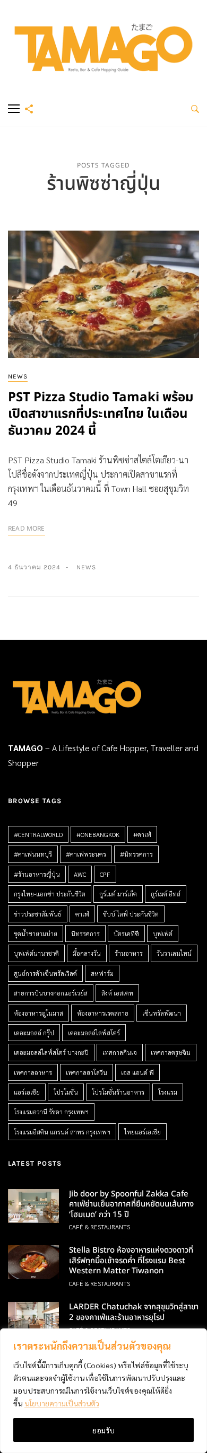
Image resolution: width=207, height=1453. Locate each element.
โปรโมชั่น (66, 1092)
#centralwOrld (38, 834)
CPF (105, 874)
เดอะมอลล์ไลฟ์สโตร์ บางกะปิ (51, 1052)
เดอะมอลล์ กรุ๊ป (34, 1032)
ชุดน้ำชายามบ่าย (35, 933)
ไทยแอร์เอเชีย (142, 1132)
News (18, 376)
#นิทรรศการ (136, 854)
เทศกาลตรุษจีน (171, 1052)
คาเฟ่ (82, 914)
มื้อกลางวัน (87, 953)
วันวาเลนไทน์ (174, 953)
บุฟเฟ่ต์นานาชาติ (36, 953)
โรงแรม (167, 1092)
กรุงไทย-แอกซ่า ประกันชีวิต (49, 894)
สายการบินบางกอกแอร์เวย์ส (51, 993)
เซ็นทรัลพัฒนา (161, 1013)
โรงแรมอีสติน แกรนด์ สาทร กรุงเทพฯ (62, 1132)
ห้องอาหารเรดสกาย (102, 1013)
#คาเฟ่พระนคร (86, 854)
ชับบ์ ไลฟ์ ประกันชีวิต (131, 914)
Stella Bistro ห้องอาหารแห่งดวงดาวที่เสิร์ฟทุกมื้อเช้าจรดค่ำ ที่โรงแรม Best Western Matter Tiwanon (131, 1260)
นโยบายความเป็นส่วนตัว (61, 1403)
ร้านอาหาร (129, 953)
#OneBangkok (97, 834)
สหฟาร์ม (102, 973)
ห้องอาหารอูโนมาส (38, 1013)
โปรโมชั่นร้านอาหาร (118, 1092)
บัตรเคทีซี (126, 933)
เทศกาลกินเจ (119, 1052)
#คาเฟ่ (142, 834)
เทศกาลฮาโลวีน (86, 1072)
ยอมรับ (103, 1430)
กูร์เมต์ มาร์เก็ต (118, 894)
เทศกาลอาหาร (33, 1072)
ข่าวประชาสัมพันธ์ (38, 914)
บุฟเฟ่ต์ (162, 933)
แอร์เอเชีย (27, 1092)
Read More (26, 528)
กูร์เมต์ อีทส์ (165, 894)
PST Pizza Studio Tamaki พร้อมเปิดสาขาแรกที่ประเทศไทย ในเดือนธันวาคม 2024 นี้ (101, 414)
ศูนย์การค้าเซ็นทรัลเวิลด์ (45, 973)
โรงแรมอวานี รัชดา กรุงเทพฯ (51, 1111)
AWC (80, 874)
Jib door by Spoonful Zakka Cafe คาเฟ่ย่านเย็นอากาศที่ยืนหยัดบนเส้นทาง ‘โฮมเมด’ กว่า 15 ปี (131, 1204)
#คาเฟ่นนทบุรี (33, 854)
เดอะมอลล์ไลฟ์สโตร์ (94, 1032)
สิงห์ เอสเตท (117, 993)
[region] (103, 1390)
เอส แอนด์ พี (137, 1072)
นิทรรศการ (85, 933)
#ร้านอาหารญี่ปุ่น (37, 874)
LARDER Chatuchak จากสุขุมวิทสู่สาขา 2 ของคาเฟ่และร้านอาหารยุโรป (134, 1312)
